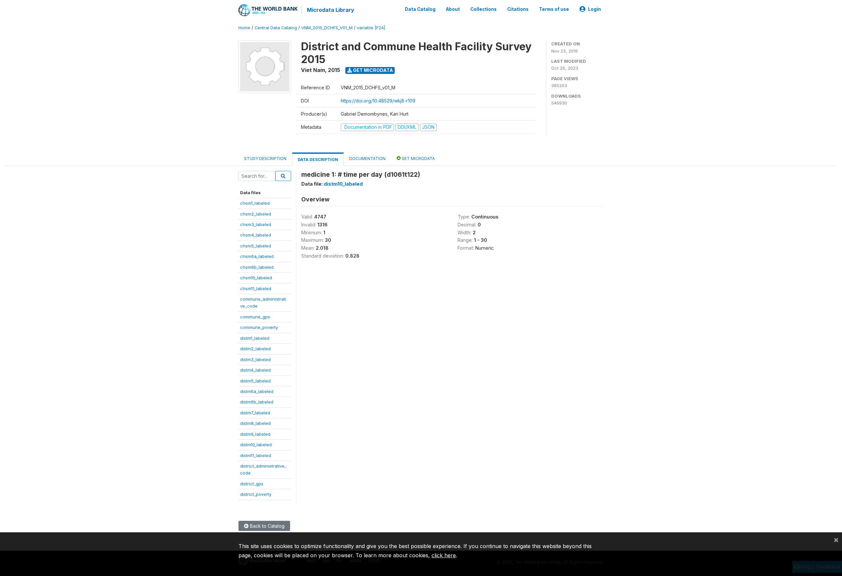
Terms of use (554, 9)
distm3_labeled (255, 359)
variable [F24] (371, 27)
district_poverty (255, 494)
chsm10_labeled (256, 277)
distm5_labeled (255, 380)
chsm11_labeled (255, 288)
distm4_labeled (255, 370)
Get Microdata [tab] (418, 158)
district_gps (251, 483)
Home (244, 27)
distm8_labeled (255, 423)
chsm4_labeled (255, 235)
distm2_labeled (255, 348)
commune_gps (255, 316)
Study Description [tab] (265, 158)
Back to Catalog (267, 526)
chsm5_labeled (255, 245)
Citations (518, 9)
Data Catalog (420, 9)
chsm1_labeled (255, 203)
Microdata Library (330, 10)
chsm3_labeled (255, 224)
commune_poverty (259, 327)
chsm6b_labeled (257, 267)
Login (594, 9)
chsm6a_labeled (257, 256)
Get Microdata (372, 70)
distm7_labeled (255, 412)
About (453, 9)
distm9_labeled (255, 434)
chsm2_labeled (255, 214)
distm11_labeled (255, 455)
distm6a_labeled (256, 391)
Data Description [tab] (318, 159)
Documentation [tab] (367, 158)
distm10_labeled (256, 444)
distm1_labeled (254, 338)
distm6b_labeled (256, 401)
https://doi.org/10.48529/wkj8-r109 (378, 101)
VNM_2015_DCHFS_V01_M (327, 27)
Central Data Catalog (276, 27)
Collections (483, 9)
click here (444, 555)
